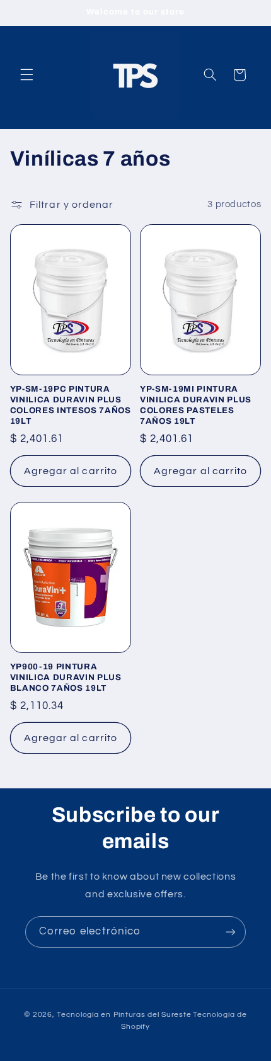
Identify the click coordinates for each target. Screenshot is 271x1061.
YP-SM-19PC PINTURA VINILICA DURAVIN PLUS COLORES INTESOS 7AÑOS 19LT (70, 405)
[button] (26, 74)
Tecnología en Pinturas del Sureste (124, 1014)
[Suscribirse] (230, 931)
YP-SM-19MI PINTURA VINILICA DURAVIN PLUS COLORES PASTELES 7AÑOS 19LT (195, 405)
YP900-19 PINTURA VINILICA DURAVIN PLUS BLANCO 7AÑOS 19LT (66, 677)
